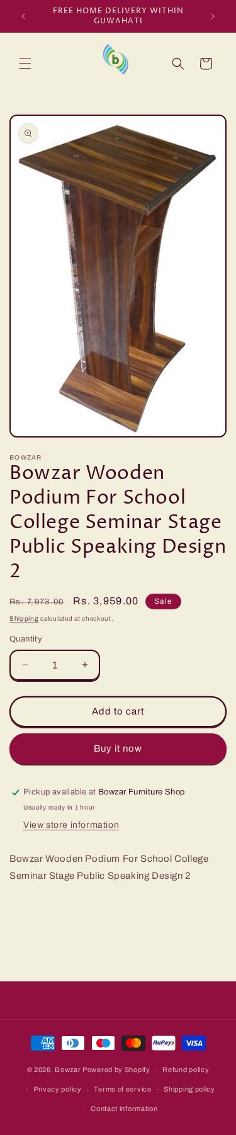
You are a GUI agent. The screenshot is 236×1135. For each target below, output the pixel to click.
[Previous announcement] (23, 16)
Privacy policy (57, 1089)
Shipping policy (189, 1089)
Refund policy (185, 1069)
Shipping (24, 618)
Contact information (124, 1108)
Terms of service (122, 1089)
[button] (25, 63)
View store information (71, 825)
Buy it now (118, 748)
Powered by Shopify (116, 1069)
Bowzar (68, 1069)
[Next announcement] (213, 16)
